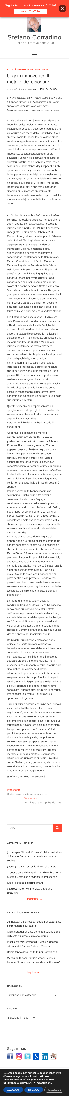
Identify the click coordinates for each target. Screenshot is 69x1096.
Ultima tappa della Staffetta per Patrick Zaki (32, 952)
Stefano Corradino (34, 37)
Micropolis (41, 69)
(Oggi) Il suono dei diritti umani (25, 882)
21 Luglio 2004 (50, 89)
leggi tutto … (34, 898)
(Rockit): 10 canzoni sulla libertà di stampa (31, 866)
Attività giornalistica (20, 69)
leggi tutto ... (34, 972)
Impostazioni (54, 1089)
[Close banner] (62, 8)
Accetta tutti (13, 1089)
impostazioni (43, 1083)
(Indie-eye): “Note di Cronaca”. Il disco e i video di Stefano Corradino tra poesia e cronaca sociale (34, 856)
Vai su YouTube (30, 11)
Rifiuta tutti (33, 1089)
